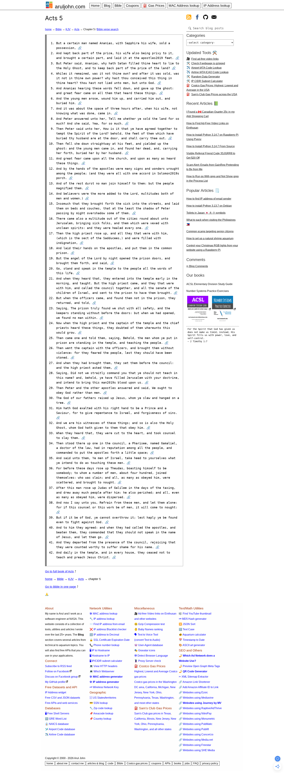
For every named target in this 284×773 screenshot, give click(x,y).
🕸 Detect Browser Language (151, 655)
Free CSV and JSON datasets (62, 697)
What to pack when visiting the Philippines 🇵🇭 (211, 222)
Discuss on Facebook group (61, 676)
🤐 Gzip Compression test (149, 624)
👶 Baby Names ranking (148, 629)
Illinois (150, 718)
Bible (118, 5)
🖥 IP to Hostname (100, 650)
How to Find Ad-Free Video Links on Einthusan (207, 125)
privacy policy (210, 763)
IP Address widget (55, 692)
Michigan (163, 687)
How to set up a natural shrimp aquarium (209, 238)
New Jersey (162, 718)
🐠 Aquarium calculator (192, 634)
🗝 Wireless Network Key (104, 687)
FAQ (196, 763)
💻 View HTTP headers (103, 666)
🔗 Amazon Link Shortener (194, 682)
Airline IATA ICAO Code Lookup (209, 72)
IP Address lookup (216, 5)
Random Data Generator (205, 76)
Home (95, 5)
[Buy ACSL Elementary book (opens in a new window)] (199, 309)
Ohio (158, 692)
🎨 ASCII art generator (192, 645)
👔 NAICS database (57, 724)
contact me (77, 763)
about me (62, 763)
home (48, 29)
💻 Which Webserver (102, 671)
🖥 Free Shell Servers (57, 713)
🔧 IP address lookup (102, 618)
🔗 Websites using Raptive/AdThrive (200, 708)
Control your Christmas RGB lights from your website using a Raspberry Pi (212, 247)
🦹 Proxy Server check (147, 660)
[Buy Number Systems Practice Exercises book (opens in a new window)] (224, 309)
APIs (167, 763)
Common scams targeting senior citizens (210, 231)
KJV (68, 29)
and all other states (160, 729)
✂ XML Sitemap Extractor (193, 676)
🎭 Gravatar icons (144, 650)
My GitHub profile (55, 682)
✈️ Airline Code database (60, 734)
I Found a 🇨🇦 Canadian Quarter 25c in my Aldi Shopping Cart (210, 114)
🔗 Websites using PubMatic (195, 724)
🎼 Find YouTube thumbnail (195, 613)
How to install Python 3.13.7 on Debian (209, 205)
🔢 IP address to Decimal (104, 634)
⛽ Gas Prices (153, 5)
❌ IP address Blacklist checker (108, 629)
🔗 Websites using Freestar (195, 745)
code (110, 763)
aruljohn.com (70, 7)
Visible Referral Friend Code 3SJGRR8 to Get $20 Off (210, 155)
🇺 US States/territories (103, 697)
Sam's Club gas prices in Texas (152, 713)
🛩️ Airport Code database (60, 729)
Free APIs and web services (61, 703)
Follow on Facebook (57, 671)
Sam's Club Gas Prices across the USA (214, 94)
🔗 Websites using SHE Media (197, 750)
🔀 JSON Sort (187, 624)
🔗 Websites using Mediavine (196, 697)
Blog (107, 5)
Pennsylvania (142, 697)
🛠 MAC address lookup (103, 613)
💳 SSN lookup (99, 703)
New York (148, 692)
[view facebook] (197, 18)
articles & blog (95, 763)
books (177, 763)
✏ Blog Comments (197, 266)
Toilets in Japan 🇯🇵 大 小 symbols (205, 212)
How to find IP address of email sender (208, 198)
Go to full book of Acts (59, 571)
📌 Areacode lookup (101, 713)
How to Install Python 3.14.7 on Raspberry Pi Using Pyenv (212, 137)
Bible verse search (107, 29)
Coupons (132, 5)
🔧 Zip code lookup (101, 708)
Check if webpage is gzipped (208, 63)
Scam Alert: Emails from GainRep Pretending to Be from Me (212, 167)
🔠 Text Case (186, 629)
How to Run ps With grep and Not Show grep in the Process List (212, 178)
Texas (155, 697)
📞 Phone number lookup (104, 645)
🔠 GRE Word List (55, 718)
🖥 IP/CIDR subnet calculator (106, 660)
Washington (167, 697)
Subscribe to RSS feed (58, 666)
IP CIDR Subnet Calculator (207, 81)
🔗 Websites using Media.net (196, 739)
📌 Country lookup (100, 718)
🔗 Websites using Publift (194, 729)
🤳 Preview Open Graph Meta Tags (199, 666)
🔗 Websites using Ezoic (193, 692)
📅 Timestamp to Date (192, 639)
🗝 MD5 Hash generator (192, 618)
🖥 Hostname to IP (100, 655)
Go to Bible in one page (60, 586)
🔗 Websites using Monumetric (197, 718)
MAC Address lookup (184, 5)
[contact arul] (214, 18)
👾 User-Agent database (148, 645)
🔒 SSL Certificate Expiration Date (110, 639)
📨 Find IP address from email (107, 624)
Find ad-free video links (205, 58)
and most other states (146, 703)
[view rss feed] (188, 18)
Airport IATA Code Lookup (206, 67)
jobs (187, 763)
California (151, 687)
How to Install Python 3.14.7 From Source (210, 146)
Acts (76, 29)
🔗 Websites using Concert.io (196, 734)
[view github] (205, 18)
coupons (156, 763)
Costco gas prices (137, 763)
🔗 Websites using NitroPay (195, 713)
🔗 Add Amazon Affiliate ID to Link (198, 687)
